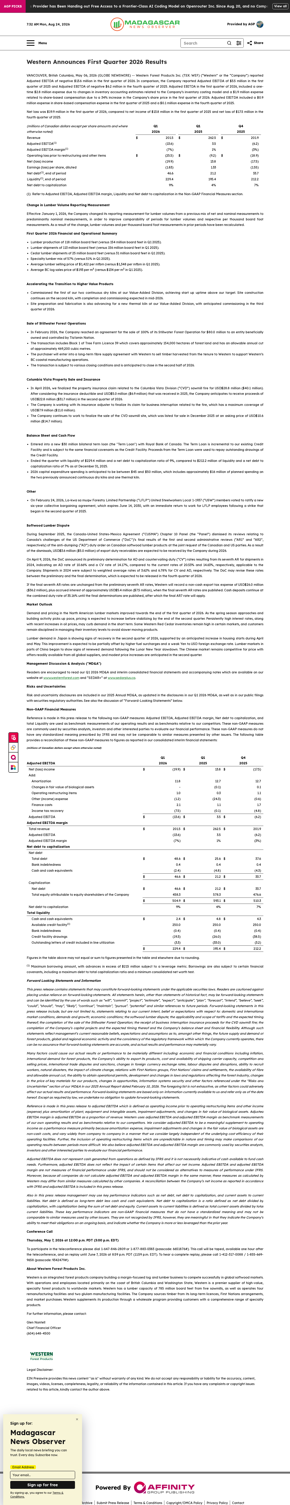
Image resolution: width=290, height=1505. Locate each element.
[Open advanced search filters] (238, 43)
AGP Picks (13, 6)
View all (280, 6)
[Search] (229, 43)
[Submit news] (13, 738)
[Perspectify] (13, 747)
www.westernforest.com (61, 678)
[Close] (77, 1419)
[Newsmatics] (13, 767)
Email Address (23, 1467)
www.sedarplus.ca (121, 678)
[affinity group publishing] (13, 757)
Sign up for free (42, 1484)
